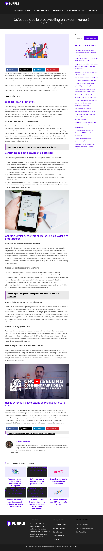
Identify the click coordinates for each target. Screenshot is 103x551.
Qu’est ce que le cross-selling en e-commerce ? (59, 23)
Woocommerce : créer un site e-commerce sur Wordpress (15, 482)
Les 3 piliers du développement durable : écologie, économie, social (85, 146)
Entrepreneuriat (58, 536)
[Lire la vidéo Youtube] (37, 381)
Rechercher (79, 35)
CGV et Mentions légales (84, 528)
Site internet (57, 532)
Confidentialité (81, 532)
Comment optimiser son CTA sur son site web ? (58, 502)
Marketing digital (59, 528)
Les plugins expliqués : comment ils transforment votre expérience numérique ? (86, 66)
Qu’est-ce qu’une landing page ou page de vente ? (37, 481)
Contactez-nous (82, 524)
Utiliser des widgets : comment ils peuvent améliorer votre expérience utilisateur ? (86, 103)
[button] (12, 70)
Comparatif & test (59, 524)
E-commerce (13, 453)
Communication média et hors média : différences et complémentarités (85, 116)
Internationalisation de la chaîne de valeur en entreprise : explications (85, 124)
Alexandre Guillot (24, 441)
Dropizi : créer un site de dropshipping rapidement (58, 481)
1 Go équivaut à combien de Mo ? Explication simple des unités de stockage (86, 52)
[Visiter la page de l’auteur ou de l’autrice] (9, 444)
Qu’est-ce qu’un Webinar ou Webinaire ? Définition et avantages (84, 133)
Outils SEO (56, 539)
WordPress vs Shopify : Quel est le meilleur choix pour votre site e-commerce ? (37, 504)
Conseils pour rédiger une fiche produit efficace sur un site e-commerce (15, 503)
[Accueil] (29, 23)
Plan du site (73, 546)
